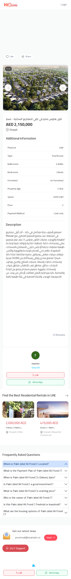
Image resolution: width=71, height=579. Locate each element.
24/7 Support (17, 548)
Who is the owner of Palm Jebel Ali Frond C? (27, 497)
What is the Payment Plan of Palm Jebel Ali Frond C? (32, 470)
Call (20, 573)
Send (49, 537)
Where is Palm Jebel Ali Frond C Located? (26, 463)
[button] (64, 4)
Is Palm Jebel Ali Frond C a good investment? (28, 484)
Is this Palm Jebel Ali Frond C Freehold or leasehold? (32, 504)
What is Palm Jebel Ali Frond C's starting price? (29, 490)
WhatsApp (54, 573)
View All (36, 368)
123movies (59, 334)
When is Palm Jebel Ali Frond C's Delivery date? (29, 477)
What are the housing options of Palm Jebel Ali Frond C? (33, 513)
